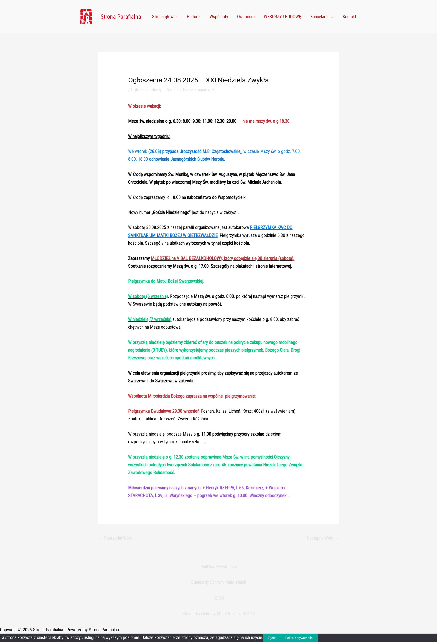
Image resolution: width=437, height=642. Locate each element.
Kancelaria (319, 16)
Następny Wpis (323, 538)
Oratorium (246, 16)
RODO (218, 598)
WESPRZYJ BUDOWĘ (282, 16)
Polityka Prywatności (218, 566)
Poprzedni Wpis (115, 538)
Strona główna (165, 16)
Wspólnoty (219, 16)
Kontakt (349, 16)
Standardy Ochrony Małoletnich (218, 582)
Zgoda (272, 638)
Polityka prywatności (299, 638)
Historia (194, 16)
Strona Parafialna (121, 16)
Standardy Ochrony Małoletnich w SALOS (218, 614)
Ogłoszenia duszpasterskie (155, 89)
